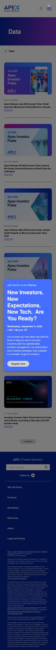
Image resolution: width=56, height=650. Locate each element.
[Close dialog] (49, 6)
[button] (28, 325)
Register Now (18, 363)
